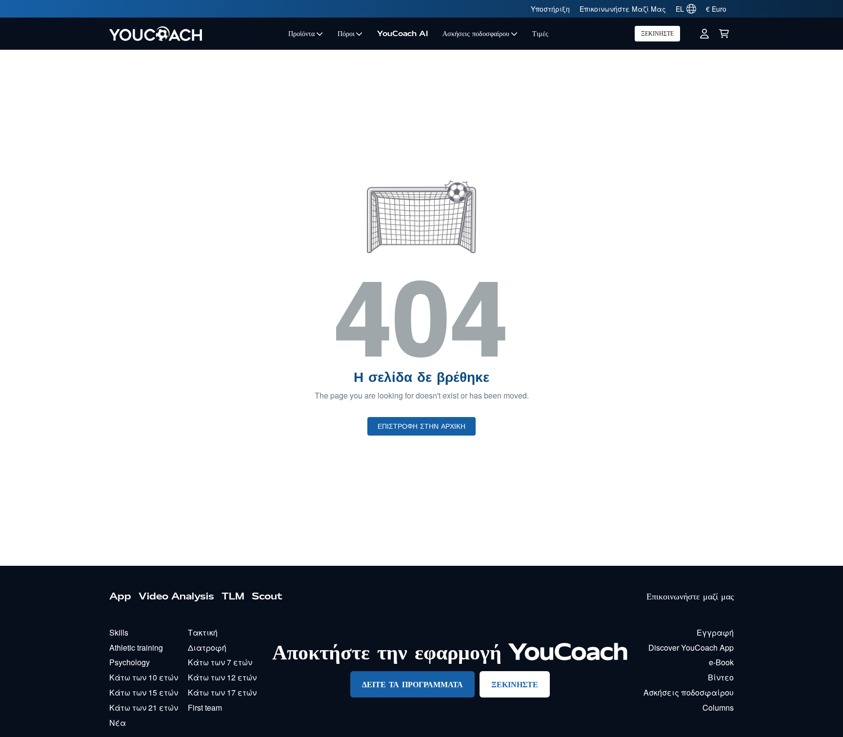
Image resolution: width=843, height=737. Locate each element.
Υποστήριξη (550, 9)
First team (205, 707)
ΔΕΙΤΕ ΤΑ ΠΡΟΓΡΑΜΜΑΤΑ (412, 684)
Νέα (117, 722)
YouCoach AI (402, 34)
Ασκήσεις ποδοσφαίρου (475, 34)
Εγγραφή (715, 632)
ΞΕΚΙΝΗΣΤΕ (657, 33)
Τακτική (203, 632)
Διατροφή (207, 647)
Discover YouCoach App (691, 647)
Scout (267, 596)
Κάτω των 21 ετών (143, 707)
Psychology (129, 662)
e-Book (721, 662)
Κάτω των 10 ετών (143, 677)
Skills (118, 632)
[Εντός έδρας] (195, 33)
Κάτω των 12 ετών (222, 677)
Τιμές (540, 34)
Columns (718, 707)
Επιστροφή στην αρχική (421, 426)
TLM (232, 596)
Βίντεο (721, 677)
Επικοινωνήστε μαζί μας (690, 596)
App (120, 596)
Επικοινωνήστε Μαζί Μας (623, 9)
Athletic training (136, 647)
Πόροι (346, 34)
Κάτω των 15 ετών (143, 692)
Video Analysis (176, 596)
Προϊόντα (301, 34)
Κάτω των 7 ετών (220, 662)
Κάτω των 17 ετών (222, 692)
